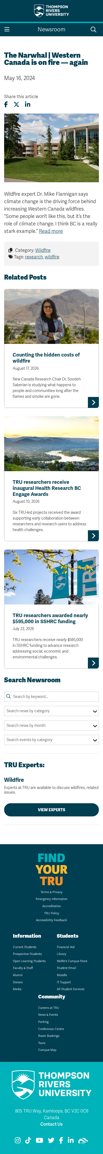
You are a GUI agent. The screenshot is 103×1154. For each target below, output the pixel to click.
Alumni (18, 975)
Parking (43, 1022)
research (34, 257)
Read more (51, 231)
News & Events (48, 1015)
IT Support (64, 982)
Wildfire (43, 250)
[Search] (8, 696)
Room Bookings (48, 1036)
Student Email (66, 968)
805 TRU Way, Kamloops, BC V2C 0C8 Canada (51, 1114)
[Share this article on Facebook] (6, 104)
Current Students (24, 947)
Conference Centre (51, 1029)
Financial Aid (65, 947)
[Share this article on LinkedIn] (27, 104)
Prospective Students (27, 954)
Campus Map (47, 1050)
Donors (18, 982)
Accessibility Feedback (51, 920)
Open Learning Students (29, 961)
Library (61, 954)
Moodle (62, 975)
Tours (41, 1043)
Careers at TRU (48, 1008)
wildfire (52, 257)
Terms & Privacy (51, 892)
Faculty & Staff (23, 968)
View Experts (51, 809)
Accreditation (51, 906)
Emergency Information (51, 899)
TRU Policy (51, 913)
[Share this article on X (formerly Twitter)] (16, 104)
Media (17, 989)
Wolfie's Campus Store (72, 961)
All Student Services (70, 989)
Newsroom (51, 29)
